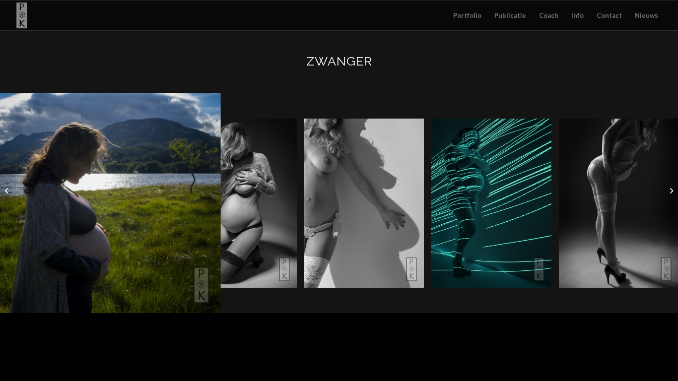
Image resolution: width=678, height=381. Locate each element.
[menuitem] (467, 15)
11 (378, 302)
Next (656, 203)
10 (370, 302)
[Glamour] (670, 190)
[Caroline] (206, 299)
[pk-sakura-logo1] (21, 15)
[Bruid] (7, 190)
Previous (22, 203)
